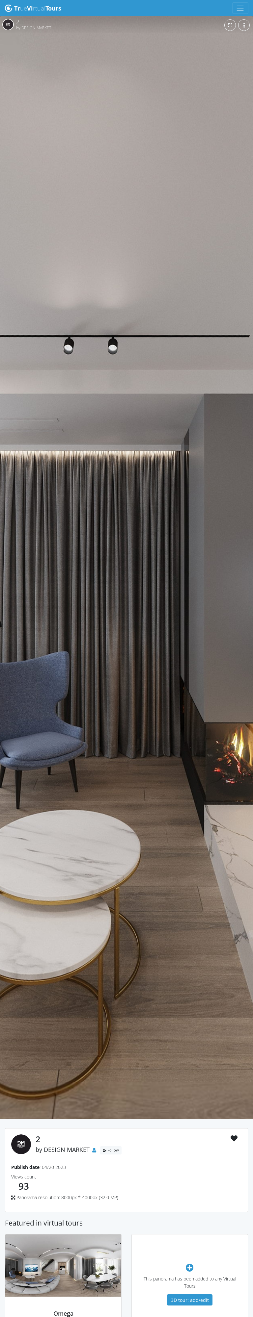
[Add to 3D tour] (190, 1267)
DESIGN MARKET (67, 1149)
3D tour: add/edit (190, 1300)
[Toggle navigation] (240, 8)
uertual (37, 8)
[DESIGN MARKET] (63, 1306)
